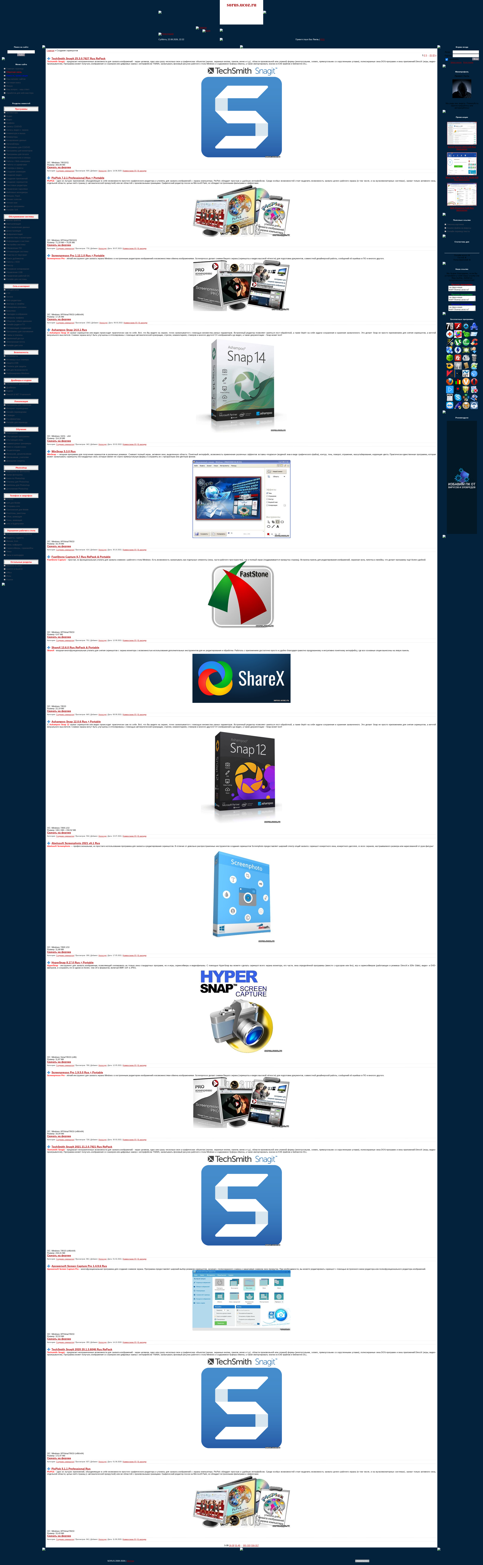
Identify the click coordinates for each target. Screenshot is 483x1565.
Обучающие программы (17, 436)
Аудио (9, 116)
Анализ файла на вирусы (459, 228)
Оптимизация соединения (18, 328)
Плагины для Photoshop (17, 482)
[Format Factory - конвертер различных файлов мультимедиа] (466, 361)
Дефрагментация (14, 234)
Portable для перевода (16, 422)
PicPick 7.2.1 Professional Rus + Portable (78, 177)
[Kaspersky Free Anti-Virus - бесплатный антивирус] (450, 377)
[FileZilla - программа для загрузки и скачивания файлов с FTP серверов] (458, 361)
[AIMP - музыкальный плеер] (466, 329)
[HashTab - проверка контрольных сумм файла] (458, 369)
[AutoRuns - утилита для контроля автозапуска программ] (474, 337)
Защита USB (12, 363)
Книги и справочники (16, 447)
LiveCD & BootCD (14, 569)
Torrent (9, 297)
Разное (9, 579)
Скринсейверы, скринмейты (19, 548)
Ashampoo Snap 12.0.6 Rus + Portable (76, 721)
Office (9, 572)
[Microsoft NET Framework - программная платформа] (466, 377)
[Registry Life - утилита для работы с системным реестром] (466, 392)
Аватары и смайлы (15, 304)
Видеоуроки (12, 433)
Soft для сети (12, 290)
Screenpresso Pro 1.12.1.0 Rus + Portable (78, 255)
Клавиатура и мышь (15, 133)
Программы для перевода (18, 405)
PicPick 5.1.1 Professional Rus (71, 1468)
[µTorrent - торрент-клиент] (458, 345)
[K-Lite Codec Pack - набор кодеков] (474, 369)
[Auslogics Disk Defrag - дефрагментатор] (458, 337)
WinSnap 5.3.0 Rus (64, 451)
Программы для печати (17, 154)
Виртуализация (13, 224)
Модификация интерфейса (19, 534)
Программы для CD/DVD (18, 147)
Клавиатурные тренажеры (18, 443)
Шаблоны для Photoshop (18, 485)
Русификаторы (13, 419)
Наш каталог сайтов (15, 79)
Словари (10, 415)
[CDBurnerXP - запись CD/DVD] (450, 353)
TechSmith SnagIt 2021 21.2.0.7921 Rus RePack (82, 1146)
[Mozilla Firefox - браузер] (450, 384)
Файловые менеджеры (17, 192)
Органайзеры (12, 144)
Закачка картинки (455, 224)
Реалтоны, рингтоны (16, 513)
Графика (10, 123)
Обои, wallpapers (14, 545)
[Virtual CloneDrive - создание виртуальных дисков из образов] (466, 408)
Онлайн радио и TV (15, 324)
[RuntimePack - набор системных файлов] (450, 400)
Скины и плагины (14, 335)
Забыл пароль (456, 62)
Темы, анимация (14, 520)
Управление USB (14, 272)
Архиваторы (12, 112)
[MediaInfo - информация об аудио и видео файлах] (458, 377)
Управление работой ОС (18, 276)
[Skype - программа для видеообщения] (458, 400)
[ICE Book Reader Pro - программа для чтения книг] (466, 369)
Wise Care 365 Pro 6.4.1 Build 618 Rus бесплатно (462, 178)
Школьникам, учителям (17, 457)
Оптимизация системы (17, 251)
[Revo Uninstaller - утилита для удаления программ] (474, 392)
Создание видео (14, 175)
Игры (8, 576)
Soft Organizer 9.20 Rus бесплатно (462, 209)
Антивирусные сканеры (17, 359)
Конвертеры (12, 137)
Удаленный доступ (15, 338)
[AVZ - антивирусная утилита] (450, 345)
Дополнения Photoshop (17, 489)
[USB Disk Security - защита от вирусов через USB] (458, 408)
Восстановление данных (18, 227)
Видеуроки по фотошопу (18, 471)
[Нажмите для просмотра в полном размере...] (241, 432)
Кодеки (9, 391)
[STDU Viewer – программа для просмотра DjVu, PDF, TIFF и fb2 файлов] (474, 400)
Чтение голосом (14, 199)
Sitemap (130, 1561)
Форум (9, 86)
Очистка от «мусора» (16, 255)
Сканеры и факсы (14, 168)
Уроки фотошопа (14, 475)
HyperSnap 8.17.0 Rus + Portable (73, 962)
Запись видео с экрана (17, 130)
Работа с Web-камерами (18, 161)
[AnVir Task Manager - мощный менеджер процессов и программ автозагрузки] (450, 337)
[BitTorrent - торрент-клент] (466, 345)
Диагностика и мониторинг (19, 237)
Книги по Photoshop (15, 478)
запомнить (453, 59)
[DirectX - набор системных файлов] (466, 353)
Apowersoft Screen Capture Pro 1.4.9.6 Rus (79, 1265)
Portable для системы (16, 279)
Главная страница (14, 68)
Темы (9, 551)
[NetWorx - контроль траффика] (458, 384)
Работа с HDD (13, 262)
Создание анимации (15, 171)
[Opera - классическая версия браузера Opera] (474, 384)
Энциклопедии (13, 450)
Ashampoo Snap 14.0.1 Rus (69, 329)
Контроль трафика (15, 318)
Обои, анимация (14, 516)
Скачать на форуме (59, 167)
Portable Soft (12, 210)
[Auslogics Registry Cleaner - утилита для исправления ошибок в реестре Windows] (466, 337)
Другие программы (15, 206)
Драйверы (11, 387)
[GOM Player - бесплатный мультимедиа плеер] (450, 369)
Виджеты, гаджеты (15, 538)
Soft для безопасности (17, 370)
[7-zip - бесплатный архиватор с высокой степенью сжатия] (450, 329)
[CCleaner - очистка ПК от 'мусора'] (474, 345)
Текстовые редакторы (16, 185)
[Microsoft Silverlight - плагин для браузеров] (474, 377)
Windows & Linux (14, 565)
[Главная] (201, 27)
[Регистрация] (166, 34)
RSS (322, 39)
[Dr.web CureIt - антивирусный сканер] (450, 361)
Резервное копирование (17, 269)
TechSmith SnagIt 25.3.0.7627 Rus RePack (78, 58)
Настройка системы (15, 244)
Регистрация (468, 62)
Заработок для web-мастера (19, 93)
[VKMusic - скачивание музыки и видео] (474, 408)
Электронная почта (15, 342)
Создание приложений (17, 178)
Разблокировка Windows (17, 373)
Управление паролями (17, 189)
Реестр (9, 265)
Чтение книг (12, 203)
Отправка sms (13, 506)
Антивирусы (12, 356)
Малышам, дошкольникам (18, 454)
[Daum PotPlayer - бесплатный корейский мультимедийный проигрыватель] (450, 392)
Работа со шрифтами (16, 164)
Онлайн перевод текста (458, 231)
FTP (8, 293)
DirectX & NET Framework (18, 394)
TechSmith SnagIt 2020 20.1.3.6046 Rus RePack (82, 1349)
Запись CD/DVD (14, 126)
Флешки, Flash (13, 196)
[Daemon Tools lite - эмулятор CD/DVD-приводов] (458, 353)
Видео (9, 119)
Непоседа (102, 171)
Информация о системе (17, 241)
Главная (50, 50)
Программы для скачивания (19, 331)
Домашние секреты (15, 461)
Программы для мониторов (19, 151)
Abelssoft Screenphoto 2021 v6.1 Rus (76, 843)
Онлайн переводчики (16, 412)
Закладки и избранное (16, 314)
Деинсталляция (13, 231)
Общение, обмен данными (19, 321)
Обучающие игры (14, 440)
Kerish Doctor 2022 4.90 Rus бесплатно (462, 148)
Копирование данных (16, 140)
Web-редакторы (13, 300)
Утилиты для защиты (16, 366)
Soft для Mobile (13, 503)
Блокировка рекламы (16, 307)
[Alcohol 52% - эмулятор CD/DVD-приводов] (474, 329)
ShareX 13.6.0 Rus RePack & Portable (75, 647)
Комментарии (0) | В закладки (134, 171)
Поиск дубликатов (15, 258)
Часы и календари (15, 555)
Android (9, 499)
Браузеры (11, 311)
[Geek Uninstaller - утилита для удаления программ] (474, 361)
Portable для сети (14, 345)
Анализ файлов (13, 220)
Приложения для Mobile (17, 509)
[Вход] (206, 30)
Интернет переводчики (17, 408)
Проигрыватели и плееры (18, 157)
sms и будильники (15, 523)
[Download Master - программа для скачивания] (474, 353)
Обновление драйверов (17, 384)
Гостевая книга (13, 82)
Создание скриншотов (17, 182)
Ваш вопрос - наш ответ (17, 89)
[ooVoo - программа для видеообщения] (466, 384)
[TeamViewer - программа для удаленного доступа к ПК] (450, 408)
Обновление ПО (14, 248)
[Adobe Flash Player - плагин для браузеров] (458, 329)
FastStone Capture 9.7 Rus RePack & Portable (81, 556)
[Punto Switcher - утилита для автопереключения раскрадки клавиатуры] (458, 392)
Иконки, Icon (12, 541)
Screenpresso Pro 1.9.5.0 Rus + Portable (77, 1072)
